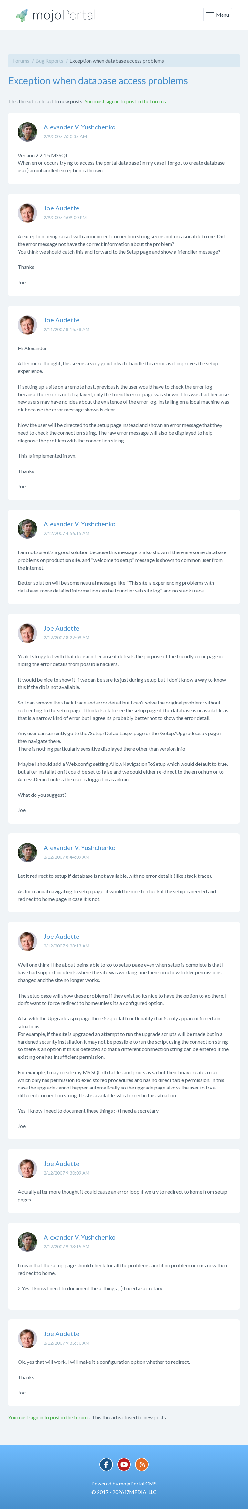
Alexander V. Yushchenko (80, 127)
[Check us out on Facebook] (106, 1464)
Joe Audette (61, 208)
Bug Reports (49, 60)
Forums (21, 60)
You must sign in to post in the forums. (125, 101)
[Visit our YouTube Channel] (124, 1464)
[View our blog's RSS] (142, 1464)
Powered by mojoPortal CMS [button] (124, 1483)
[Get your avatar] (27, 136)
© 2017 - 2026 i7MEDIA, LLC (124, 1492)
